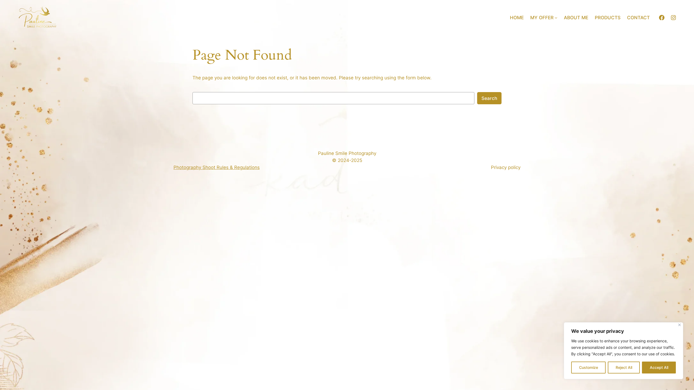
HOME (517, 17)
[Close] (679, 325)
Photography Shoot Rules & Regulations (217, 167)
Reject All (624, 367)
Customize (588, 367)
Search (489, 98)
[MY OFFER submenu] (556, 17)
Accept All (659, 367)
